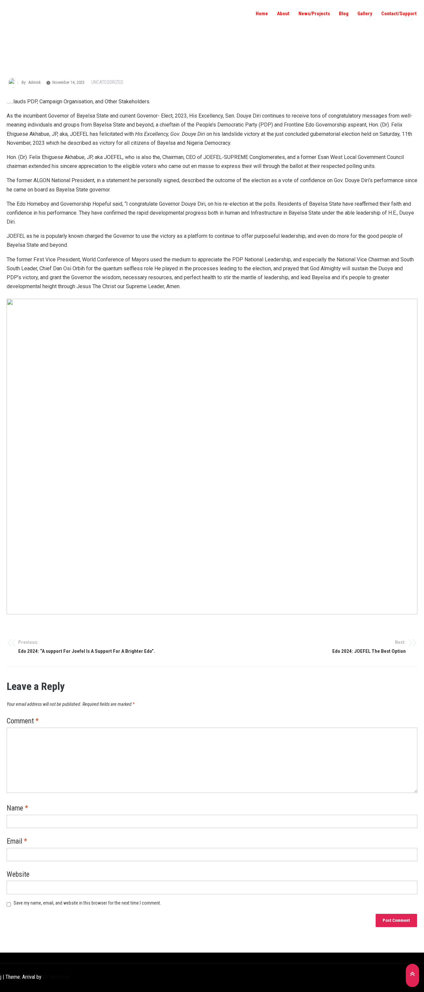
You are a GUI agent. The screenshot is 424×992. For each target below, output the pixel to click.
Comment (23, 721)
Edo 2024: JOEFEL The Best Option (369, 646)
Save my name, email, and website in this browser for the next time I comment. (87, 903)
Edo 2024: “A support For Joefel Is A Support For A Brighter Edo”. (86, 646)
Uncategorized (107, 82)
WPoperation (56, 977)
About (283, 14)
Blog (343, 14)
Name (17, 808)
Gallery (364, 14)
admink (34, 82)
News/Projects (314, 14)
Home (262, 14)
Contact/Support (399, 14)
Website (18, 874)
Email (17, 841)
